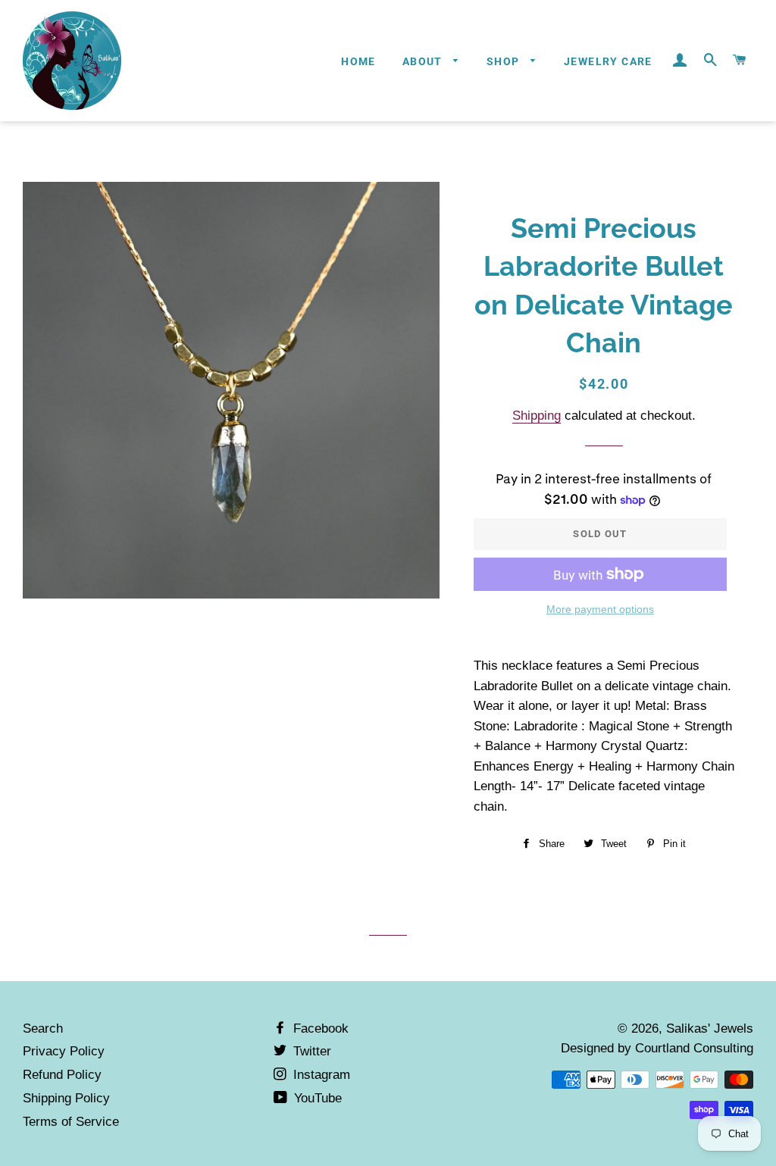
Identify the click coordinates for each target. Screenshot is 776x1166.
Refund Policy (62, 1075)
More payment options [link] (600, 609)
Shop (505, 61)
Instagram (319, 1075)
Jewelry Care (608, 61)
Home (358, 61)
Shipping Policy (66, 1098)
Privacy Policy (64, 1051)
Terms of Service (71, 1121)
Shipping (536, 415)
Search (43, 1028)
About (424, 61)
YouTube (316, 1098)
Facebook (319, 1028)
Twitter (310, 1051)
